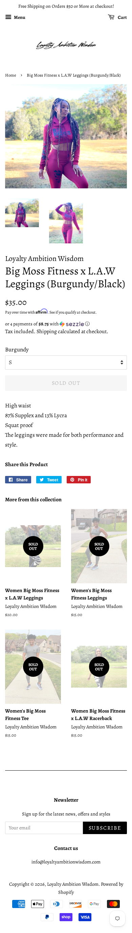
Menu (19, 17)
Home (10, 75)
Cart (122, 17)
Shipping (47, 331)
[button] (66, 324)
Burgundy (17, 349)
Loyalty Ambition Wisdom (72, 884)
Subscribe (105, 828)
